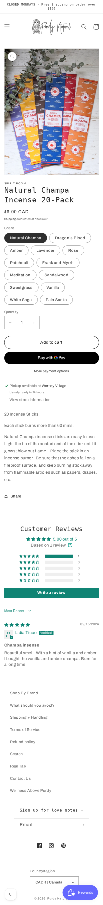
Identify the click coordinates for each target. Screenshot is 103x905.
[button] (7, 27)
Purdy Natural (58, 898)
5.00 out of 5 (65, 539)
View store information (30, 400)
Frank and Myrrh (58, 263)
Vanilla (52, 287)
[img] (17, 625)
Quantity (11, 312)
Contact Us (20, 778)
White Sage (21, 300)
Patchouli (19, 263)
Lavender (45, 250)
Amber (16, 250)
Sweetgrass (21, 287)
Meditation (20, 275)
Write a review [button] (51, 592)
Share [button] (15, 496)
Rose (73, 250)
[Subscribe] (82, 825)
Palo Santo (56, 300)
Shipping (10, 218)
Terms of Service (25, 729)
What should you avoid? (32, 705)
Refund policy (23, 742)
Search (16, 754)
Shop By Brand (24, 693)
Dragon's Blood (70, 238)
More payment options (51, 371)
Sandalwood (56, 275)
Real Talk (18, 766)
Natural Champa (25, 238)
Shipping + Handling (29, 717)
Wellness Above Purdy (30, 790)
